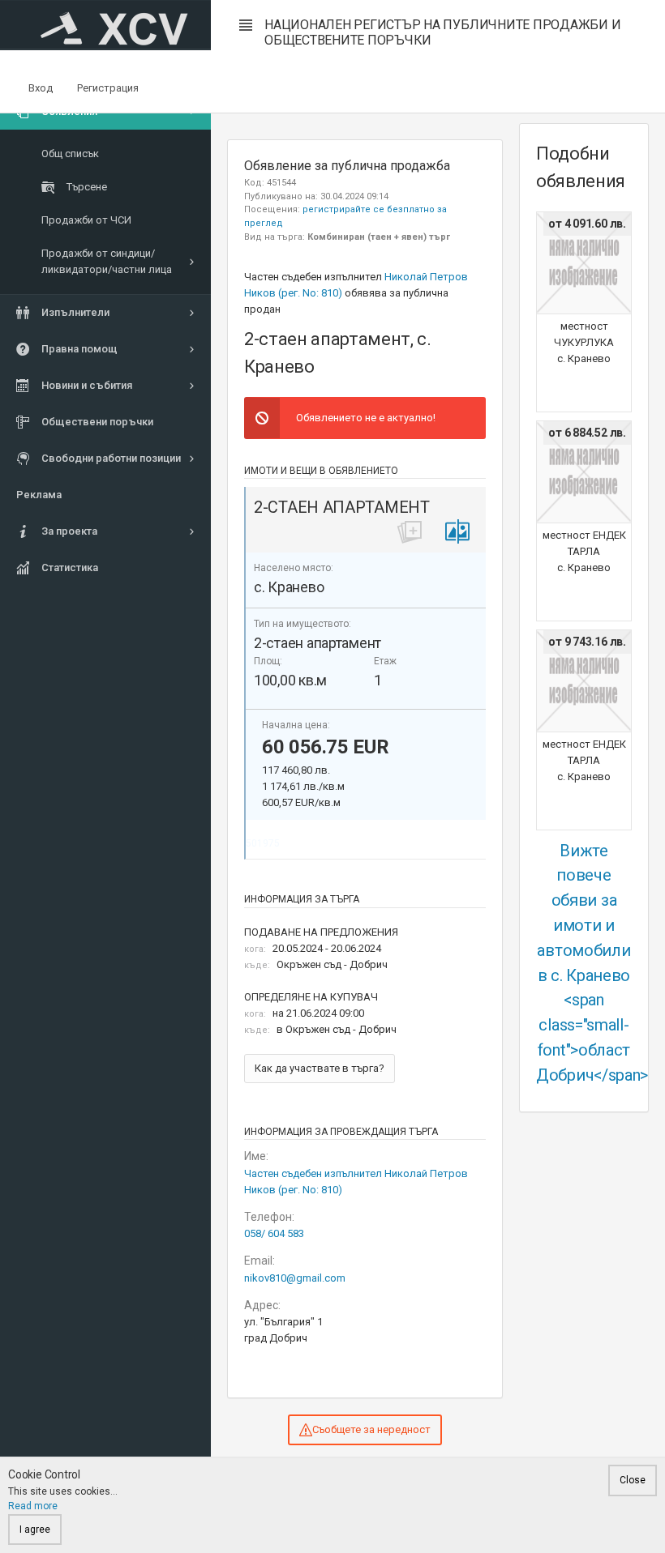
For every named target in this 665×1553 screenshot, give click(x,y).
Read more (33, 1506)
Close (633, 1480)
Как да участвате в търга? (319, 1068)
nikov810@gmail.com (294, 1278)
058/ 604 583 (274, 1233)
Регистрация (108, 88)
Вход (40, 88)
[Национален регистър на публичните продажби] (105, 25)
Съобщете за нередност (371, 1429)
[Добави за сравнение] (457, 532)
